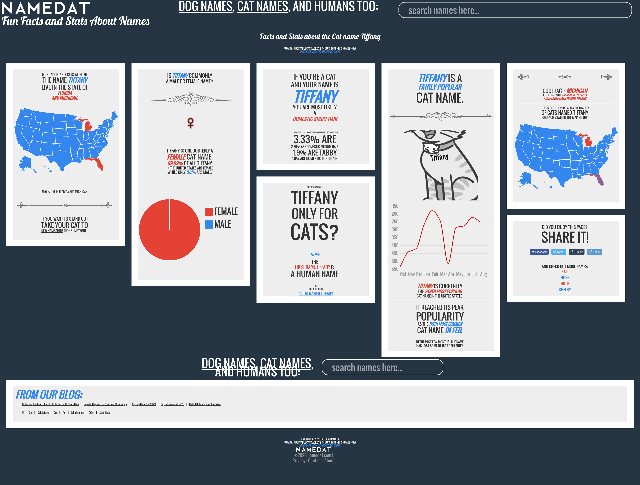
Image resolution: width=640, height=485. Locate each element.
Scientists (104, 413)
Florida (64, 191)
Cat (30, 413)
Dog (56, 413)
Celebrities (43, 413)
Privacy (299, 460)
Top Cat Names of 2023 (172, 404)
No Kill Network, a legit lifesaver (205, 404)
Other (91, 413)
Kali (565, 272)
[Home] (313, 450)
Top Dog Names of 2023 (144, 404)
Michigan (81, 191)
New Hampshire (52, 230)
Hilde (564, 284)
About (329, 460)
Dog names (229, 362)
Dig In (337, 52)
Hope (565, 278)
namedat (315, 455)
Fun (64, 413)
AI (23, 413)
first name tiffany (312, 266)
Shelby (565, 290)
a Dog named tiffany (315, 293)
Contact (315, 460)
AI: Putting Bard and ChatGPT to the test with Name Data (50, 404)
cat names (285, 362)
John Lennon (77, 413)
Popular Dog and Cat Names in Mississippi (105, 404)
